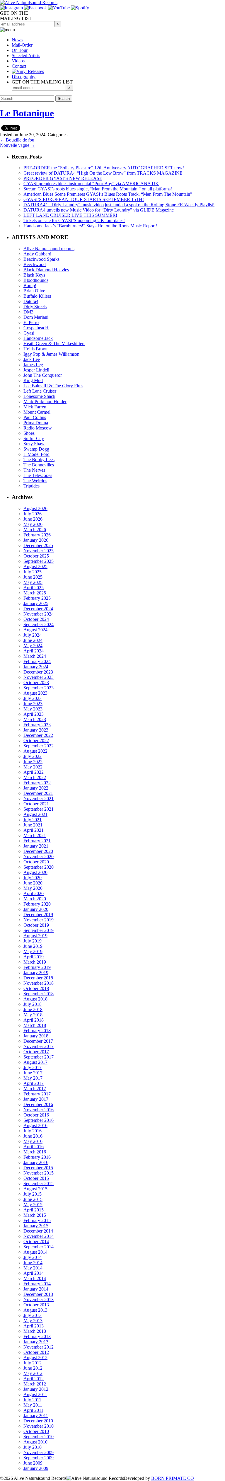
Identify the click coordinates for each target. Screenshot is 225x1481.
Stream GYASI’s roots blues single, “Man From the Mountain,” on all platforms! (97, 188)
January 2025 (35, 603)
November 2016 (38, 1109)
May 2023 (32, 708)
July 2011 (32, 1399)
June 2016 (32, 1136)
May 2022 (32, 766)
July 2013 (32, 1315)
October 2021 (36, 803)
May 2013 (32, 1320)
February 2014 (37, 1283)
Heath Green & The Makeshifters (54, 343)
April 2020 (33, 893)
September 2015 (38, 1183)
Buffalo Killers (37, 296)
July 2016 (32, 1130)
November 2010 (38, 1426)
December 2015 (38, 1167)
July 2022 (32, 756)
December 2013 (38, 1294)
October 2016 (36, 1114)
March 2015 (34, 1215)
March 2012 (34, 1383)
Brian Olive (34, 290)
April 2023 (33, 714)
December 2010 (38, 1420)
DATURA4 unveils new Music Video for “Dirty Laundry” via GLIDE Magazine (98, 209)
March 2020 (34, 898)
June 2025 (32, 577)
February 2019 (37, 967)
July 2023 (32, 698)
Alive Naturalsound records (48, 248)
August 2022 (35, 751)
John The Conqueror (42, 375)
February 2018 (37, 1030)
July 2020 (32, 877)
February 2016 (37, 1157)
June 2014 (32, 1262)
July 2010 (32, 1447)
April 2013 (33, 1325)
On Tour (20, 50)
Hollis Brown (36, 348)
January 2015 (35, 1225)
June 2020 (32, 882)
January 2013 (35, 1341)
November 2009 (38, 1452)
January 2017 (35, 1099)
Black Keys (34, 274)
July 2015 (32, 1194)
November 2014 (38, 1236)
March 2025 (34, 592)
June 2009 (32, 1462)
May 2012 (32, 1373)
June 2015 (32, 1199)
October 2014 (36, 1241)
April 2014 (33, 1273)
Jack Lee (31, 359)
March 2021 (34, 835)
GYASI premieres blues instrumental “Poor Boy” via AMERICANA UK (91, 183)
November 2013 (38, 1299)
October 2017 (36, 1051)
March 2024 (34, 656)
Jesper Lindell (36, 369)
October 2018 (36, 988)
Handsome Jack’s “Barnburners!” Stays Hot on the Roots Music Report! (90, 225)
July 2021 (32, 819)
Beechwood (34, 264)
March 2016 (34, 1151)
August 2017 (35, 1062)
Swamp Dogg (36, 448)
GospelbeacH (36, 327)
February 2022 (37, 782)
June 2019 (32, 946)
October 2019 (36, 925)
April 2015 (33, 1209)
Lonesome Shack (39, 396)
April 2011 (33, 1410)
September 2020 (38, 867)
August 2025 (35, 566)
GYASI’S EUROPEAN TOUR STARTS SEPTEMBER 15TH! (83, 199)
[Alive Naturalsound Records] (28, 2)
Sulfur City (33, 438)
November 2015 (38, 1172)
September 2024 (38, 624)
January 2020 (35, 909)
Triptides (31, 485)
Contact (19, 66)
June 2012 (32, 1368)
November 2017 (38, 1046)
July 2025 (32, 571)
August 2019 (35, 935)
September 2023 (38, 687)
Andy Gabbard (37, 253)
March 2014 (34, 1278)
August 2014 (35, 1252)
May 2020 (32, 888)
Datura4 (30, 301)
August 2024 (35, 629)
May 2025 (32, 582)
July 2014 (32, 1257)
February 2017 (37, 1093)
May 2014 (32, 1267)
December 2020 (38, 851)
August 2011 (35, 1394)
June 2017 (32, 1072)
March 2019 (34, 962)
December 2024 (38, 608)
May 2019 (32, 951)
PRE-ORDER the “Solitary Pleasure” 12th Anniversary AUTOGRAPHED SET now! (103, 167)
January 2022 (35, 787)
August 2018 (35, 998)
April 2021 (33, 830)
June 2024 (32, 640)
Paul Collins (34, 417)
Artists (26, 55)
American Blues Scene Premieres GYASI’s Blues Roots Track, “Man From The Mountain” (107, 194)
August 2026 (35, 508)
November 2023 (38, 677)
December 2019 (38, 914)
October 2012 (36, 1352)
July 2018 (32, 1004)
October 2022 (36, 740)
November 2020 (38, 856)
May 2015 (32, 1204)
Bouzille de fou (17, 139)
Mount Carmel (36, 412)
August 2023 (35, 693)
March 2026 (34, 529)
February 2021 (37, 840)
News (17, 39)
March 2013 (34, 1331)
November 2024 (38, 613)
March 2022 (34, 777)
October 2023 (36, 682)
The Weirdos (35, 480)
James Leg (33, 364)
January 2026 (35, 540)
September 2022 (38, 745)
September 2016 (38, 1120)
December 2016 (38, 1104)
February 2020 (37, 903)
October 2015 (36, 1178)
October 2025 (36, 555)
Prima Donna (35, 422)
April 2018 (33, 1020)
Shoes (29, 433)
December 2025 (38, 545)
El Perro (31, 322)
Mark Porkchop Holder (45, 401)
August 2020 (35, 872)
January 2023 (35, 729)
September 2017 (38, 1056)
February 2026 (37, 534)
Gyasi (28, 332)
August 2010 (35, 1441)
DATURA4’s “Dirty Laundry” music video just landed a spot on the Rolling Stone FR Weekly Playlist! (118, 204)
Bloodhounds (35, 280)
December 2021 (38, 793)
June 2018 (32, 1009)
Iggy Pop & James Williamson (51, 354)
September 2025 (38, 561)
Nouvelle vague (17, 145)
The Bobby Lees (38, 459)
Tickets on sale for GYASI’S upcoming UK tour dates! (74, 220)
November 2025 (38, 550)
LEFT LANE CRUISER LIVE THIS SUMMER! (70, 215)
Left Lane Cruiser (39, 390)
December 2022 (38, 735)
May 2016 (32, 1141)
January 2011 (35, 1415)
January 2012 (35, 1389)
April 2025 (33, 587)
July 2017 (32, 1067)
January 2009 (35, 1468)
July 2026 (32, 513)
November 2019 (38, 919)
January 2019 (35, 972)
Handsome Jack (38, 338)
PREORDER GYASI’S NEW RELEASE (62, 178)
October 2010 (36, 1431)
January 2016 (35, 1162)
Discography (23, 76)
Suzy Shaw (34, 443)
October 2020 (36, 861)
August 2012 (35, 1357)
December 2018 (38, 977)
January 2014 (35, 1288)
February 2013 (37, 1336)
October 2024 (36, 619)
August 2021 (35, 814)
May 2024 (32, 645)
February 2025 (37, 598)
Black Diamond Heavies (46, 269)
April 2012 (33, 1378)
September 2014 (38, 1246)
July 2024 (32, 635)
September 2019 (38, 930)
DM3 (28, 311)
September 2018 (38, 993)
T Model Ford (36, 454)
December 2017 (38, 1041)
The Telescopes (37, 475)
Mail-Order (22, 44)
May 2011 (32, 1404)
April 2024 (33, 650)
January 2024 (35, 666)
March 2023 (34, 719)
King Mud (33, 380)
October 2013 (36, 1304)
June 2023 (32, 703)
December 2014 (38, 1230)
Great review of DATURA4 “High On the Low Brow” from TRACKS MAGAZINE (103, 173)
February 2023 (37, 724)
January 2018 (35, 1035)
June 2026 (32, 519)
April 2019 (33, 956)
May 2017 (32, 1078)
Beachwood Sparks (41, 259)
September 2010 (38, 1436)
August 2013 (35, 1310)
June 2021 (32, 824)
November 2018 (38, 983)
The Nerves (34, 470)
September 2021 (38, 809)
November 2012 (38, 1346)
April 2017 (33, 1083)
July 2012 (32, 1362)
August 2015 (35, 1188)
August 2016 (35, 1125)
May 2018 (32, 1014)
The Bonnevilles (38, 464)
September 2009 (38, 1457)
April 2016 (33, 1146)
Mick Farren (34, 406)
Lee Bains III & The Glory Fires (53, 385)
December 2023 (38, 671)
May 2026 (32, 524)
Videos (18, 60)
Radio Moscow (37, 427)
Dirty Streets (35, 306)
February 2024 (37, 661)
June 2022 (32, 761)
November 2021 (38, 798)
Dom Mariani (35, 317)
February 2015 (37, 1220)
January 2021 (35, 845)
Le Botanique (27, 113)
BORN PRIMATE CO (172, 1478)
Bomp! (29, 285)
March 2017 (34, 1088)
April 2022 (33, 772)
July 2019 (32, 940)
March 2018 (34, 1025)
